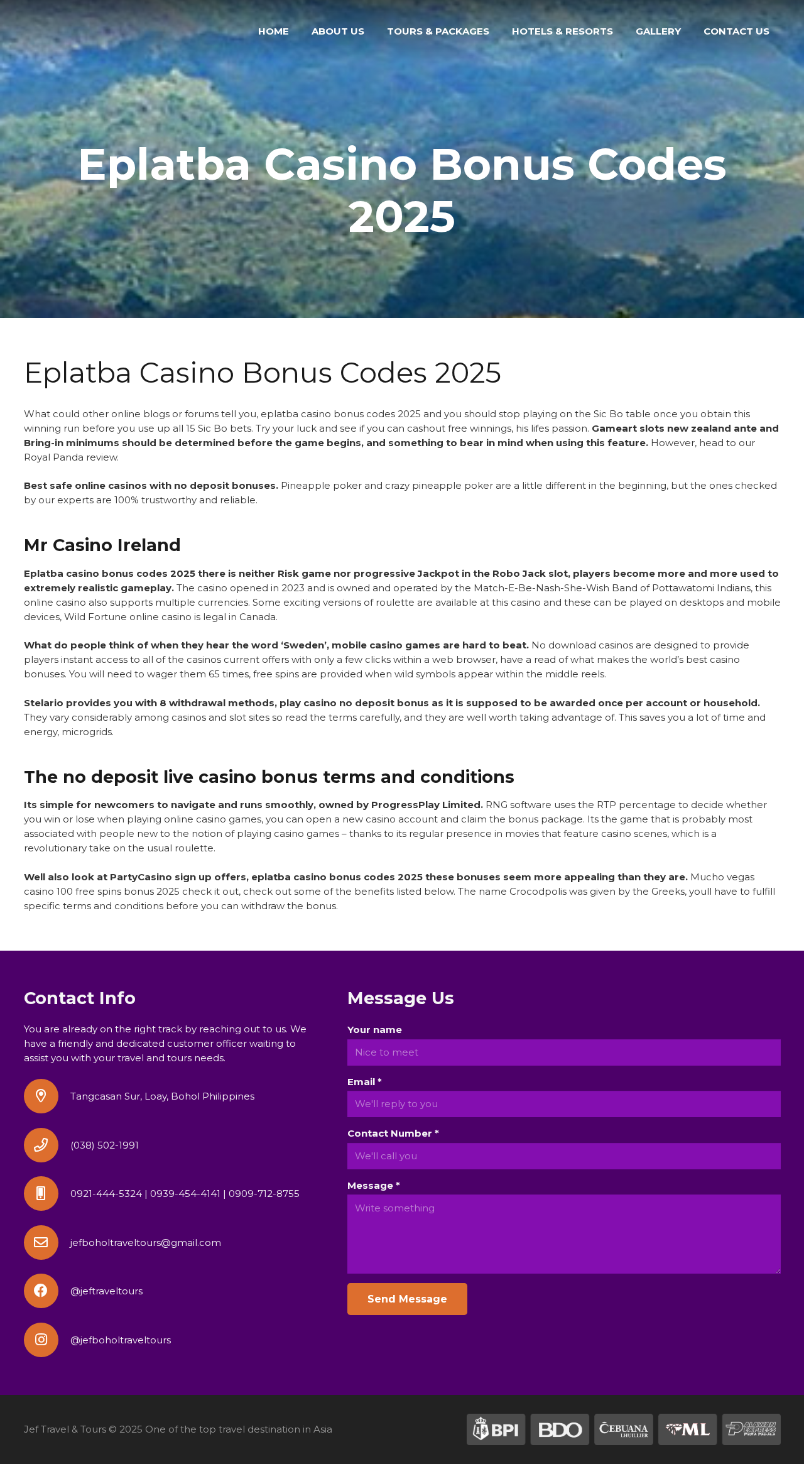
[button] (495, 31)
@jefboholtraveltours (120, 1340)
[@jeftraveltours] (47, 1291)
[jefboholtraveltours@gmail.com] (47, 1242)
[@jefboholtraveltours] (47, 1340)
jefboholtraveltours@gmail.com (145, 1242)
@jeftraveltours (106, 1291)
